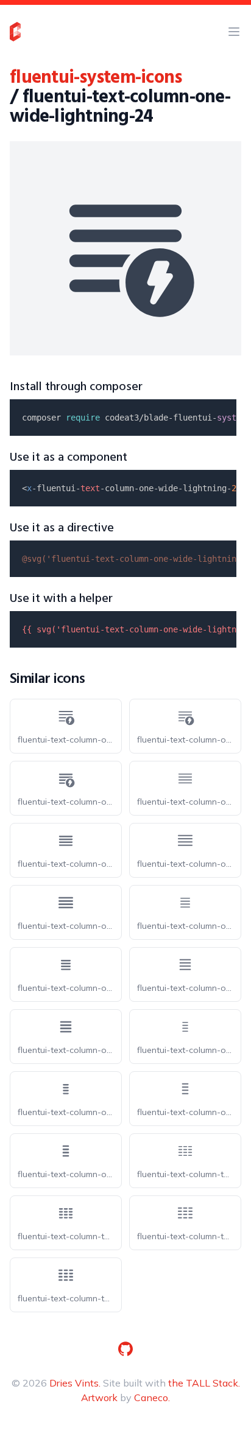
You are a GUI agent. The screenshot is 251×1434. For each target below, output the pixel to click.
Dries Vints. (75, 1383)
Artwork (99, 1397)
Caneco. (152, 1397)
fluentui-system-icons (96, 78)
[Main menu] (234, 31)
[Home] (15, 31)
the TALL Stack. (204, 1383)
